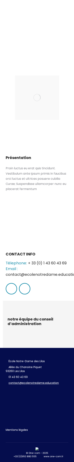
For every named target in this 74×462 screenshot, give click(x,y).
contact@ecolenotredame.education (34, 383)
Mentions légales (17, 430)
